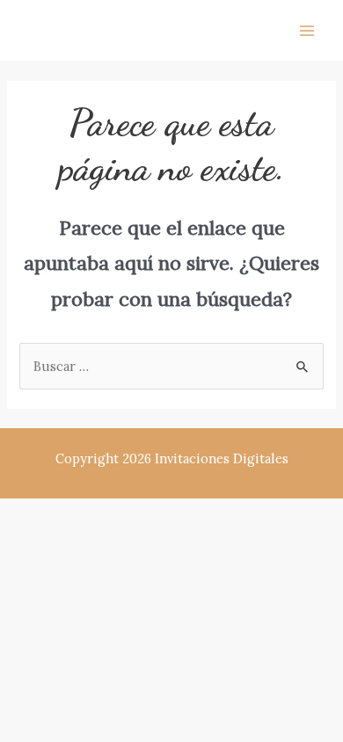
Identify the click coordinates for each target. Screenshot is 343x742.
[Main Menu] (306, 30)
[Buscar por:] (171, 366)
